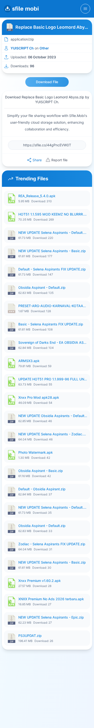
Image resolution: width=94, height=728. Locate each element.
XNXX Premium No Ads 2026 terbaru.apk (51, 599)
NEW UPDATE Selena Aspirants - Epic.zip (51, 617)
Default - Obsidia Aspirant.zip (42, 489)
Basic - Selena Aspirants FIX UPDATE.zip (50, 324)
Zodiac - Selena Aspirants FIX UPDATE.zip (51, 544)
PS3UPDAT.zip (30, 636)
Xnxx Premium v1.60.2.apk (39, 581)
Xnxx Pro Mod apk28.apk (38, 397)
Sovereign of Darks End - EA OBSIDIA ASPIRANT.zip (52, 342)
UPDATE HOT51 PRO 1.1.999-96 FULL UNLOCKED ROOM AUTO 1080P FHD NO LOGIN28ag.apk (52, 379)
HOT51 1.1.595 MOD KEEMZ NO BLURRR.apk (52, 214)
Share (37, 160)
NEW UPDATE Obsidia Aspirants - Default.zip (52, 416)
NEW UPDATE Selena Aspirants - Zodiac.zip (52, 434)
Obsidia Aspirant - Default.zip (42, 287)
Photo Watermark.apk (35, 452)
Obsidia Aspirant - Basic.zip (40, 471)
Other (44, 48)
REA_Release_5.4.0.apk (36, 196)
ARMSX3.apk (29, 361)
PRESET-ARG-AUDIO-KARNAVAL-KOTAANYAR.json (52, 306)
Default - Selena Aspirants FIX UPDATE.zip (52, 269)
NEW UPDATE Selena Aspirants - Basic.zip (52, 251)
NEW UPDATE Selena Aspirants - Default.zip (52, 232)
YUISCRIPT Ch (22, 48)
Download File (47, 82)
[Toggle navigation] (85, 8)
